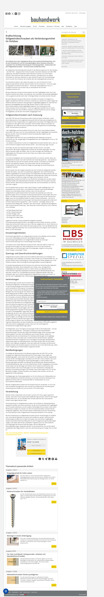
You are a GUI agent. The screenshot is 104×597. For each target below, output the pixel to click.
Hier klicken (54, 307)
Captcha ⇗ (60, 308)
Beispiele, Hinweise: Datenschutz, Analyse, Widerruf (51, 317)
